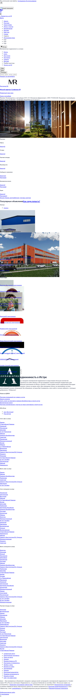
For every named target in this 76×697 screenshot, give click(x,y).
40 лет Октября (4, 520)
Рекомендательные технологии (58, 688)
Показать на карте (5, 76)
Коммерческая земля (6, 403)
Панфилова (3, 478)
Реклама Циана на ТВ (10, 661)
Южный (2, 554)
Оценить (6, 59)
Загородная (3, 513)
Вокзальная (3, 448)
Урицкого (3, 454)
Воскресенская (4, 526)
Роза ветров (7, 414)
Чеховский (3, 426)
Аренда (6, 21)
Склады (6, 208)
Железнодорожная (5, 539)
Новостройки (8, 25)
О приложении (4, 694)
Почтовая (3, 511)
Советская (3, 437)
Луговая (2, 576)
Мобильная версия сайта (7, 692)
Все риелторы (4, 305)
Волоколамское (4, 530)
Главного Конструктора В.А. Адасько (11, 537)
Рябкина (2, 445)
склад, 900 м (10, 229)
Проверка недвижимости (11, 674)
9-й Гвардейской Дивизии (7, 458)
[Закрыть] (1, 3)
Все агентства (4, 373)
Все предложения (5, 259)
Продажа (6, 23)
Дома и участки (8, 26)
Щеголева (3, 504)
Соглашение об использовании (27, 1)
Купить (6, 52)
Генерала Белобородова (7, 435)
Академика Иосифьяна (7, 507)
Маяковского (4, 465)
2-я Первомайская (5, 446)
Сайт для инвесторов (10, 678)
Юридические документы (11, 655)
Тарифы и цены (8, 665)
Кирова (2, 574)
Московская (3, 428)
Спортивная (3, 593)
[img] (13, 86)
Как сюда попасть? (31, 201)
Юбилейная (3, 557)
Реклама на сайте (9, 666)
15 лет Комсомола (5, 432)
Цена (2, 70)
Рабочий (2, 463)
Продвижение (8, 668)
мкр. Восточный (8, 412)
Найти (13, 76)
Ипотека (6, 30)
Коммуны (3, 517)
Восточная (3, 496)
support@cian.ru (16, 688)
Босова (2, 443)
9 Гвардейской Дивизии (7, 424)
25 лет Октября (4, 459)
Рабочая (2, 433)
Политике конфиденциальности (58, 686)
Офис (2, 68)
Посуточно (7, 56)
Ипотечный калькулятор (11, 672)
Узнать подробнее (5, 96)
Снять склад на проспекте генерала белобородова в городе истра (20, 401)
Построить (7, 57)
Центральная (4, 494)
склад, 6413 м (11, 252)
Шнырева (3, 430)
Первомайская (4, 624)
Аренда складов (5, 399)
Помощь (6, 670)
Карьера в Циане (9, 676)
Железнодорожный (6, 441)
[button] (38, 91)
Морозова (3, 456)
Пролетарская (4, 461)
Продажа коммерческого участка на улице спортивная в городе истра (21, 404)
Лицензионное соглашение (62, 684)
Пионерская (3, 439)
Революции (3, 450)
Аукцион (6, 659)
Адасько (2, 528)
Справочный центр (9, 653)
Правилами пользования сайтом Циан (21, 684)
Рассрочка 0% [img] (4, 86)
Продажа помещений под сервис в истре (12, 397)
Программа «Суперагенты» (12, 663)
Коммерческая (8, 28)
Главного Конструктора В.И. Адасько (11, 452)
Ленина (2, 422)
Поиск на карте (8, 657)
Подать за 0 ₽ (8, 65)
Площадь (3, 72)
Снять (5, 54)
